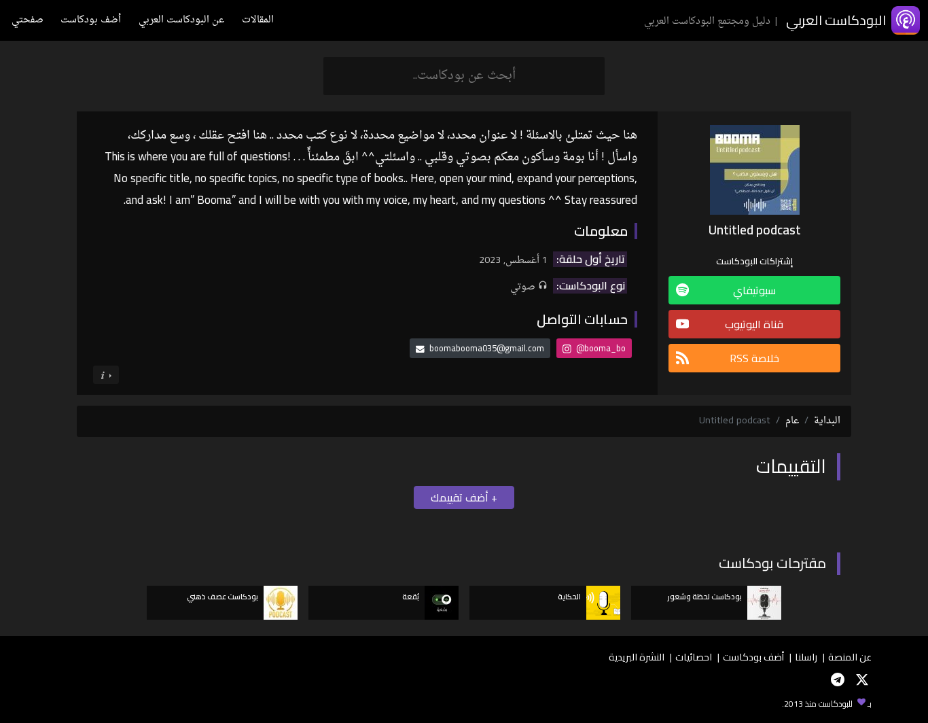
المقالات (258, 20)
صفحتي (27, 20)
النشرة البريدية (636, 657)
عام (792, 421)
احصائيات (693, 657)
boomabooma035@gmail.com (486, 348)
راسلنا (806, 657)
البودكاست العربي (836, 20)
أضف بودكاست (90, 20)
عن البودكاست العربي (181, 20)
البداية (827, 421)
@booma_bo (600, 348)
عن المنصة (850, 657)
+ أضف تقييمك (464, 497)
